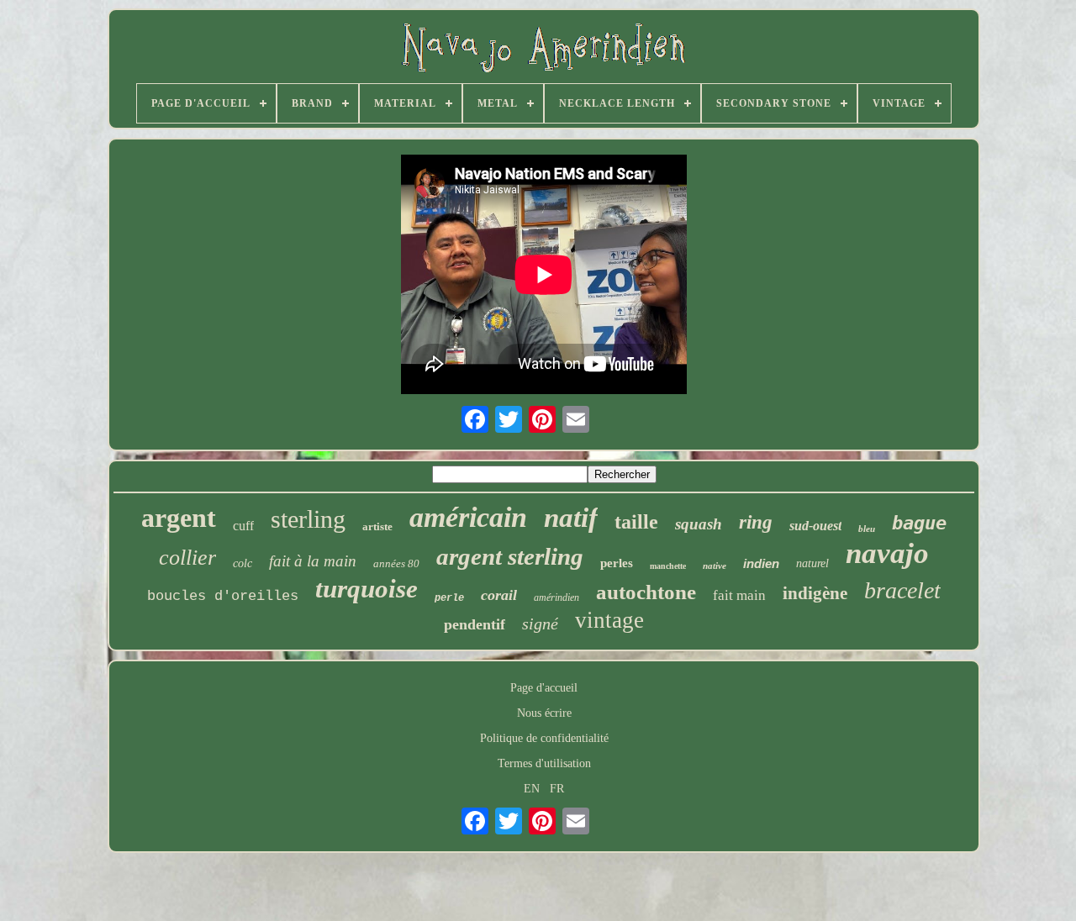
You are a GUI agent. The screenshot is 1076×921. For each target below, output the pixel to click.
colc (242, 563)
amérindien (556, 597)
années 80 (396, 563)
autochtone (646, 592)
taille (636, 522)
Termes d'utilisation (544, 763)
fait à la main (312, 561)
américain (468, 517)
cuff (243, 525)
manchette (668, 566)
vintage (609, 620)
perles (616, 563)
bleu (866, 529)
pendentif (474, 624)
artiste (377, 526)
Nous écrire (544, 713)
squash (698, 524)
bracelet (902, 590)
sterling (308, 519)
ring (756, 522)
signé (540, 623)
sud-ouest (815, 525)
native (714, 565)
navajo (887, 553)
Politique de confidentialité (544, 738)
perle (449, 598)
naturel (812, 563)
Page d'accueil (544, 688)
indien (761, 563)
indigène (815, 593)
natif (571, 518)
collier (187, 557)
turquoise (366, 588)
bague (919, 523)
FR (557, 788)
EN (532, 788)
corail (499, 595)
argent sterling (509, 556)
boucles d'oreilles (222, 596)
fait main (739, 595)
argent (178, 518)
